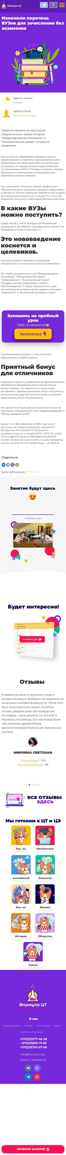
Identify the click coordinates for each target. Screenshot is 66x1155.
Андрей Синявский (24, 115)
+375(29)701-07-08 (33, 1047)
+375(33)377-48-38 (33, 1039)
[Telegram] (8, 465)
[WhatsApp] (17, 465)
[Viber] (12, 465)
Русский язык (30, 760)
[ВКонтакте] (3, 465)
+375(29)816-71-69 (33, 1043)
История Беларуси (30, 764)
